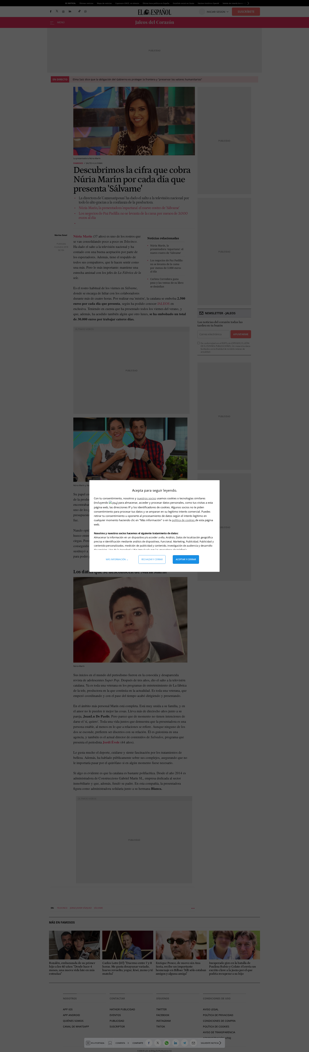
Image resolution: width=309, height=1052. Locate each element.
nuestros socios (146, 498)
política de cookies (183, 520)
